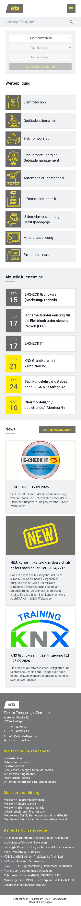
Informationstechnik (40, 199)
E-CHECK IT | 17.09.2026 (29, 487)
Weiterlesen (18, 505)
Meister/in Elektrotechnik (20, 803)
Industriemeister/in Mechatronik (24, 811)
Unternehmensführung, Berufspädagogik (30, 781)
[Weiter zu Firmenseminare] (13, 255)
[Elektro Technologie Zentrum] (14, 8)
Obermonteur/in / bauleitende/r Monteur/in (45, 405)
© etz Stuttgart (21, 899)
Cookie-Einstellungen (40, 902)
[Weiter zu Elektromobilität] (13, 138)
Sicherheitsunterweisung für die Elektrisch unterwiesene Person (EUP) (47, 320)
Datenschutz (59, 899)
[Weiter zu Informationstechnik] (13, 199)
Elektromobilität (36, 138)
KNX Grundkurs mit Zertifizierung (40, 363)
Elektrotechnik (35, 102)
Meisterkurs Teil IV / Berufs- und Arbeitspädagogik (35, 819)
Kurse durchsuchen (40, 66)
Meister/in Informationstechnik (24, 807)
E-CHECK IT (34, 343)
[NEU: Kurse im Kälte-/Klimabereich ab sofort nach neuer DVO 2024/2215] (40, 535)
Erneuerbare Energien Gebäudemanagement (41, 157)
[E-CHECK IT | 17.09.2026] (40, 460)
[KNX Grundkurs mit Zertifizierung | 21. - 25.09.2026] (40, 628)
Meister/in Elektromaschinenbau (24, 799)
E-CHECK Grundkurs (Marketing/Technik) (41, 297)
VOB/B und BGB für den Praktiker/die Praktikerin (34, 856)
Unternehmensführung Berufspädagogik (42, 219)
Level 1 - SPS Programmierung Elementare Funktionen (38, 866)
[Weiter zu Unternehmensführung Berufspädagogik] (13, 219)
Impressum (37, 899)
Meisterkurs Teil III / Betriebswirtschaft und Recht (35, 815)
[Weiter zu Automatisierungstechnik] (13, 178)
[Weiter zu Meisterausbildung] (13, 238)
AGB (47, 899)
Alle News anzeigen (57, 429)
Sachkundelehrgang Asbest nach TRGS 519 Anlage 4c (47, 384)
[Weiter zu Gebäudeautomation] (13, 121)
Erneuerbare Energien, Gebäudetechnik (28, 770)
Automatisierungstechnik (44, 178)
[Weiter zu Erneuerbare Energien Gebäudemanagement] (13, 158)
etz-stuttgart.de (19, 740)
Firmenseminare (36, 255)
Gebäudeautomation (40, 121)
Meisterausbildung (38, 238)
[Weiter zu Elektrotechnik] (13, 102)
